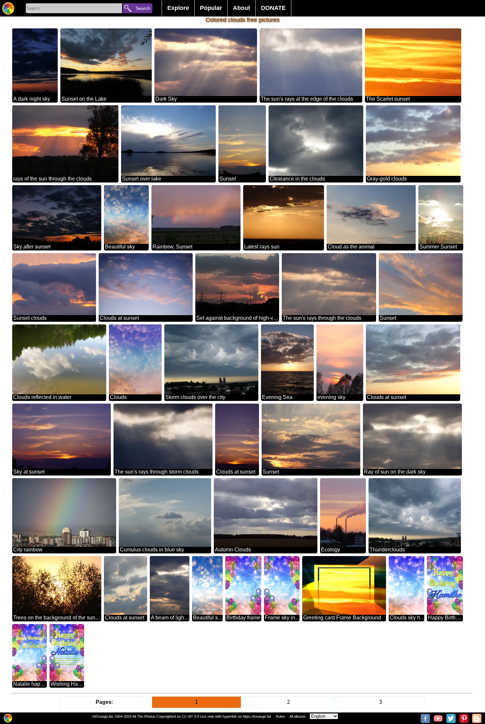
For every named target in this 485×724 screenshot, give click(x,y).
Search (143, 8)
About (241, 8)
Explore (178, 8)
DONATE (273, 8)
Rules (280, 716)
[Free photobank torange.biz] (8, 8)
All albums (297, 716)
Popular (211, 8)
